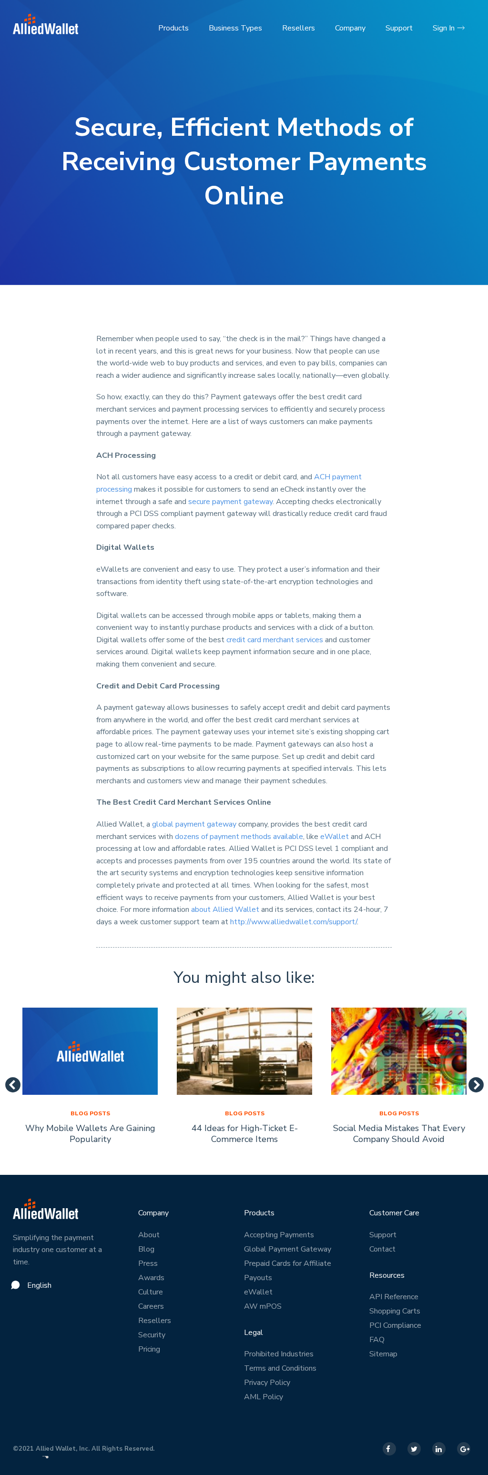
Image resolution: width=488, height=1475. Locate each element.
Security (151, 1335)
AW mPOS (263, 1306)
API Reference (393, 1297)
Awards (151, 1278)
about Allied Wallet (225, 909)
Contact (382, 1249)
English (39, 1285)
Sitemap (383, 1354)
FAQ (377, 1339)
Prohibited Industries (279, 1354)
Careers (151, 1306)
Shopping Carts (394, 1311)
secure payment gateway (230, 501)
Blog (146, 1249)
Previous (9, 1082)
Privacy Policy (267, 1382)
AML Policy (263, 1397)
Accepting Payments (279, 1235)
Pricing (149, 1349)
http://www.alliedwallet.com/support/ (293, 922)
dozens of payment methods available (239, 836)
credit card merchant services (274, 640)
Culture (150, 1292)
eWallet (334, 836)
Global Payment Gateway (287, 1249)
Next (472, 1082)
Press (148, 1263)
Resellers (298, 28)
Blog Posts (90, 1113)
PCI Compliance (395, 1325)
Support (399, 28)
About (149, 1235)
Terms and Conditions (280, 1368)
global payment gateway (194, 824)
